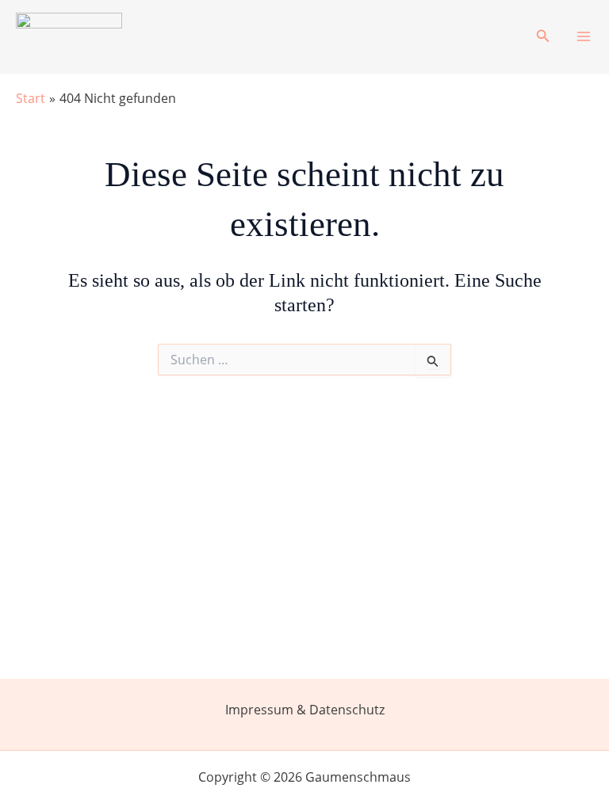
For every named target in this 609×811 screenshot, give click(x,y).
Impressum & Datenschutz (305, 709)
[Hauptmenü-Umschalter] (583, 36)
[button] (543, 36)
